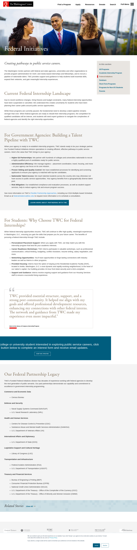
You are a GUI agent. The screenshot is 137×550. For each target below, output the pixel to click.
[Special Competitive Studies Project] (74, 530)
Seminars (102, 80)
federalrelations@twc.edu (24, 196)
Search (113, 5)
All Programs (104, 69)
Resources (89, 5)
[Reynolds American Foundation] (100, 530)
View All (29, 506)
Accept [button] (96, 545)
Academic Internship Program (110, 73)
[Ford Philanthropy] (127, 530)
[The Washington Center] (18, 4)
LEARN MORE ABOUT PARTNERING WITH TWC (48, 202)
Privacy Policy (53, 537)
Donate (102, 5)
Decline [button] (105, 545)
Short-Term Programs (107, 84)
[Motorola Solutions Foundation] (26, 530)
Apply (77, 5)
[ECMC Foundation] (50, 530)
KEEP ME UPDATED (42, 353)
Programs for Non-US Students (111, 87)
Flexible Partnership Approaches (43, 193)
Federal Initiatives (106, 76)
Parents (102, 91)
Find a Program (64, 5)
